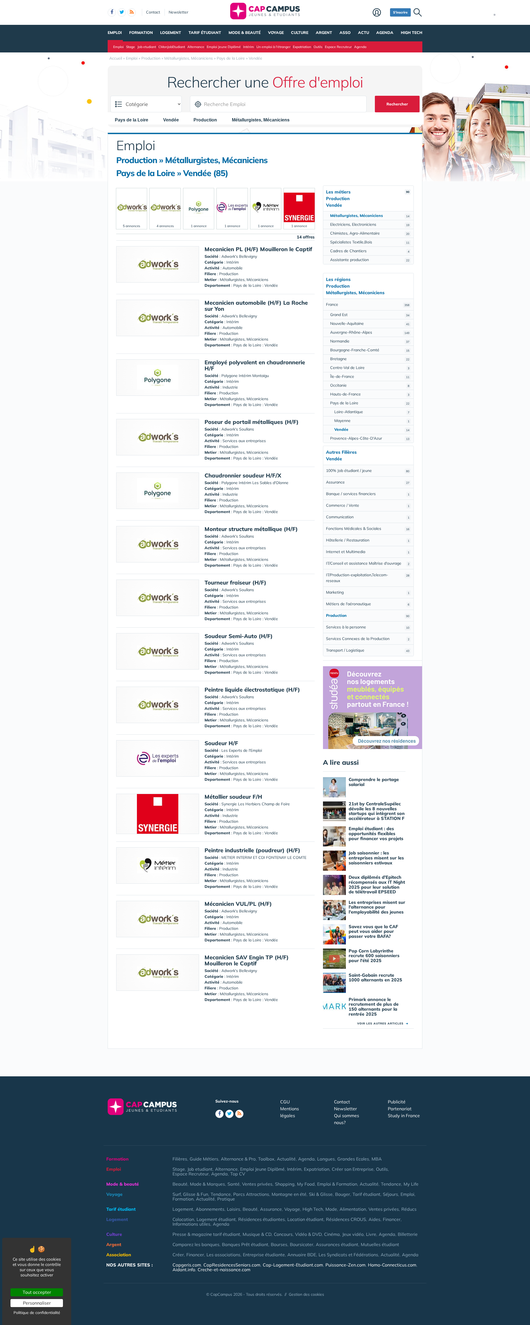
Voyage (276, 32)
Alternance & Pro (238, 1159)
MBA (377, 1159)
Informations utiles (191, 1224)
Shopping (285, 1184)
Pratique (226, 1199)
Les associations (223, 1254)
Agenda (384, 32)
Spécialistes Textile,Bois (369, 242)
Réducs (409, 1209)
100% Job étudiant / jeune (367, 470)
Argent (324, 32)
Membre (380, 13)
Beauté (180, 1184)
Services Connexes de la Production (367, 638)
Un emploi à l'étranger (273, 47)
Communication (367, 516)
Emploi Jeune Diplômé (224, 47)
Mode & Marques (207, 1184)
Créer (178, 1254)
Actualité (286, 1159)
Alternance (195, 47)
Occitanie (369, 385)
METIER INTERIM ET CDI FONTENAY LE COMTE (263, 857)
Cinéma (332, 1234)
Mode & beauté (245, 32)
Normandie (369, 341)
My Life (411, 1184)
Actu (363, 32)
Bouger (342, 1194)
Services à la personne (367, 627)
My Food (306, 1184)
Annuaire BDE (301, 1254)
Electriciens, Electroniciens (369, 224)
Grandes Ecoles (353, 1159)
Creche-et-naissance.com (224, 1269)
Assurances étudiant (337, 1244)
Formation (141, 32)
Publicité (397, 1101)
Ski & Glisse (321, 1194)
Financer (392, 1219)
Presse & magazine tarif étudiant (206, 1234)
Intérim (248, 47)
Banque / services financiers (367, 493)
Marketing (367, 592)
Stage (130, 47)
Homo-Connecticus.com (392, 1265)
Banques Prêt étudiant (245, 1244)
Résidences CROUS (346, 1219)
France (367, 304)
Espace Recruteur (338, 47)
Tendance (391, 1184)
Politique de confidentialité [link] (37, 1312)
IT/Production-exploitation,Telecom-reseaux (367, 577)
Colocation (183, 1219)
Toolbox (266, 1159)
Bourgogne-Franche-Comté (369, 349)
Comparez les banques (196, 1244)
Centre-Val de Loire (369, 367)
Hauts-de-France (369, 394)
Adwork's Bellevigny (239, 256)
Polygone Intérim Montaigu (245, 375)
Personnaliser (37, 1303)
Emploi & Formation (337, 1184)
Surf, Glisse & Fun (190, 1194)
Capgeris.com (187, 1265)
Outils (318, 47)
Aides (374, 1219)
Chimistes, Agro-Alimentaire (369, 233)
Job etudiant (146, 47)
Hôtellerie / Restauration (367, 540)
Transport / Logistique (367, 650)
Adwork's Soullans (237, 429)
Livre (371, 1234)
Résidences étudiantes (261, 1219)
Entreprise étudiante (264, 1254)
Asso (345, 32)
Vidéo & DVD (308, 1234)
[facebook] (112, 12)
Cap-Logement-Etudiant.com (293, 1265)
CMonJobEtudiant (171, 47)
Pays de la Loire (369, 402)
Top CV (237, 1174)
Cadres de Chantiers (369, 250)
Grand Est (369, 314)
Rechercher (397, 104)
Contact (153, 12)
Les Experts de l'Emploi (241, 750)
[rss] (132, 12)
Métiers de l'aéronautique (367, 603)
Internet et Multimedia (367, 551)
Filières (180, 1159)
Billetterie (408, 1234)
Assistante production (369, 259)
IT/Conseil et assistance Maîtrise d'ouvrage (367, 563)
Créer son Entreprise (352, 1169)
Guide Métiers (204, 1159)
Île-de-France (369, 376)
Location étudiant (305, 1219)
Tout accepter (37, 1292)
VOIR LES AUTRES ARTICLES (382, 1023)
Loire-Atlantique (371, 411)
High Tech (411, 32)
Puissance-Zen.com (345, 1265)
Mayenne (371, 420)
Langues (326, 1159)
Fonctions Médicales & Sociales (367, 528)
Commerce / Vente (367, 505)
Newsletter (178, 12)
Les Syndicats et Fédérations (348, 1254)
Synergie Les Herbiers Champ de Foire (255, 803)
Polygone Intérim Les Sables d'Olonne (254, 482)
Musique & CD (257, 1234)
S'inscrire (400, 12)
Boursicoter (301, 1244)
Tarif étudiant (205, 32)
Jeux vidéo (353, 1234)
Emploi (115, 32)
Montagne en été (289, 1194)
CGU (285, 1101)
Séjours (390, 1194)
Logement (170, 32)
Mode (331, 1209)
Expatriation (302, 47)
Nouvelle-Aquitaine (369, 323)
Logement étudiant (216, 1219)
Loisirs (233, 1209)
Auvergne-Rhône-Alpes (369, 332)
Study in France (404, 1115)
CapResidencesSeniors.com (231, 1265)
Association (118, 1254)
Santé (233, 1184)
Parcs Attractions (251, 1194)
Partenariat (400, 1108)
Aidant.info (184, 1269)
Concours (283, 1234)
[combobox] (134, 119)
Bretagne (369, 358)
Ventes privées (257, 1184)
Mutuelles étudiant (380, 1244)
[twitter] (122, 12)
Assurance (367, 482)
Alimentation (353, 1209)
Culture (299, 32)
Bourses (279, 1244)
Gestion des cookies (306, 1294)
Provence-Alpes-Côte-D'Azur (369, 438)
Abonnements (210, 1209)
